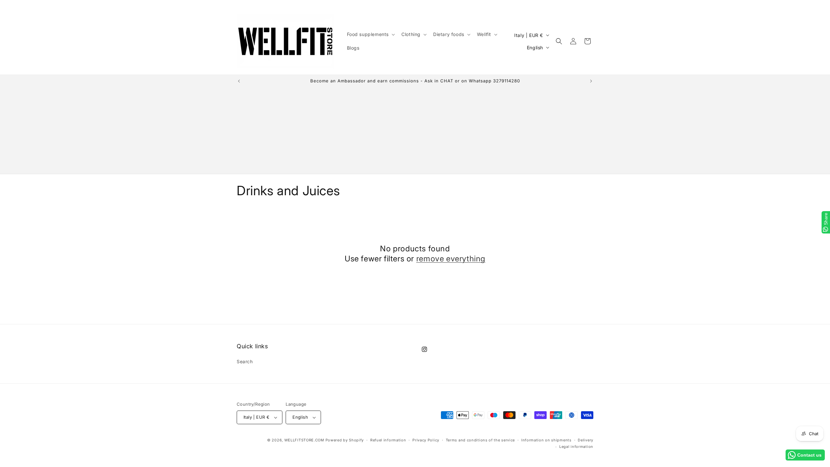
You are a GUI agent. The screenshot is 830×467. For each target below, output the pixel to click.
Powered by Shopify (345, 440)
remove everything (450, 258)
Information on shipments (546, 440)
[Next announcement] (591, 81)
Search (245, 361)
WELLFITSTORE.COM (304, 440)
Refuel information (388, 440)
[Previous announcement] (239, 81)
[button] (370, 34)
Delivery (585, 440)
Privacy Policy (425, 440)
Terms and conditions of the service (480, 440)
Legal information (576, 446)
